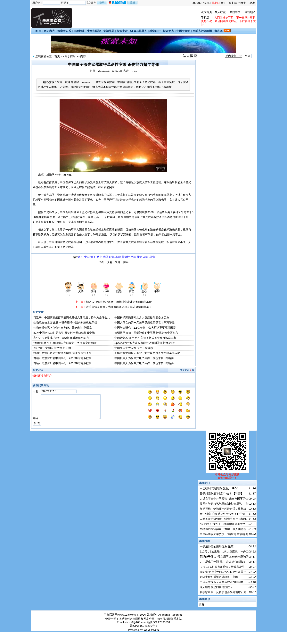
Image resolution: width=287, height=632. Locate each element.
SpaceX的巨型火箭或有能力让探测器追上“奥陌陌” (144, 342)
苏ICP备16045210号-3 (143, 625)
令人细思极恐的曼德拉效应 (216, 587)
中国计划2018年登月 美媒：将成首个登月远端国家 (145, 337)
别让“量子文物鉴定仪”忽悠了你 (52, 348)
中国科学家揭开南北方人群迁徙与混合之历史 (141, 317)
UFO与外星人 (138, 30)
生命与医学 (94, 30)
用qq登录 (117, 2)
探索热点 (168, 30)
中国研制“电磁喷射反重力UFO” (219, 488)
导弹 (152, 256)
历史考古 (49, 30)
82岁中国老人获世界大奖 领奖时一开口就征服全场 (64, 332)
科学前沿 (155, 30)
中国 (87, 256)
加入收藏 (220, 12)
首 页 (38, 30)
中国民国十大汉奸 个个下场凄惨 (133, 348)
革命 (118, 256)
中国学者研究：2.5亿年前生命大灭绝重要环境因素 (145, 327)
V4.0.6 (155, 629)
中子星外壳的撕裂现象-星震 (217, 546)
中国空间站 (183, 30)
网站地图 (250, 12)
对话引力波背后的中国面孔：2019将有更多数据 (62, 358)
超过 (146, 256)
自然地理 (79, 30)
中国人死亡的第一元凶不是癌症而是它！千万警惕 (144, 322)
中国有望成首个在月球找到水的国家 (221, 582)
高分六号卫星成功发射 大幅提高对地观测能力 (61, 337)
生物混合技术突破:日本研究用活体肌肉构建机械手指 (65, 322)
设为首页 (206, 12)
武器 (105, 256)
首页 (57, 56)
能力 (139, 256)
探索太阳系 (64, 30)
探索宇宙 (122, 30)
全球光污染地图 (202, 30)
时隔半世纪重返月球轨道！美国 (219, 576)
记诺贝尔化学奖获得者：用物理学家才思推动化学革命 (119, 301)
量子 (93, 256)
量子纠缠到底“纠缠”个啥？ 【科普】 (221, 493)
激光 (99, 256)
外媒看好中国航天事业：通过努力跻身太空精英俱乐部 (147, 353)
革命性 (126, 256)
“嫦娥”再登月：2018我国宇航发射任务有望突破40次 (65, 342)
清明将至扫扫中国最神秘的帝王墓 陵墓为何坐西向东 (146, 332)
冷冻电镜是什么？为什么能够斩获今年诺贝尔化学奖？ (119, 306)
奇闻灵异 (108, 30)
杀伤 (80, 256)
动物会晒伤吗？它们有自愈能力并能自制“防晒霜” (63, 327)
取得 (112, 256)
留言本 (218, 30)
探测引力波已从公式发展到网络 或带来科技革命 (62, 353)
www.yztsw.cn (126, 614)
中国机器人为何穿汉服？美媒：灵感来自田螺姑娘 (144, 358)
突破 (133, 256)
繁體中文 (235, 12)
